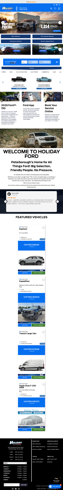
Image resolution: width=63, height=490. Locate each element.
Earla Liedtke (15, 193)
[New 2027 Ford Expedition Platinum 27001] (31, 313)
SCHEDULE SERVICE (52, 444)
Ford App (28, 105)
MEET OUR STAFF (52, 459)
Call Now (24, 377)
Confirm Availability (38, 272)
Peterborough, (12, 449)
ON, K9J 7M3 (19, 449)
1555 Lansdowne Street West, (16, 447)
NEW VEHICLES (36, 444)
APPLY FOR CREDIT (37, 462)
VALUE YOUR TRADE (37, 459)
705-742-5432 (19, 452)
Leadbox (55, 488)
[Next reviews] (57, 201)
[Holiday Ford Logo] (7, 8)
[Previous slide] (3, 22)
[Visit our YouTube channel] (56, 5)
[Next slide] (60, 22)
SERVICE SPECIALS (52, 446)
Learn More (16, 50)
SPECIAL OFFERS (37, 449)
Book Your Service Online (51, 108)
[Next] (3, 82)
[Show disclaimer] (29, 46)
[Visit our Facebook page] (54, 5)
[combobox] (24, 62)
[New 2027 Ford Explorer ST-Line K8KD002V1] (31, 261)
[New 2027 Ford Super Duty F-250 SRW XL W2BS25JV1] (31, 417)
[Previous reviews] (5, 201)
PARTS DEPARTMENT (53, 449)
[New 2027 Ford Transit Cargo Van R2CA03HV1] (31, 365)
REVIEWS (49, 462)
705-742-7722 (19, 459)
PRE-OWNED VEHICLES (38, 446)
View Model (19, 88)
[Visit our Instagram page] (59, 5)
